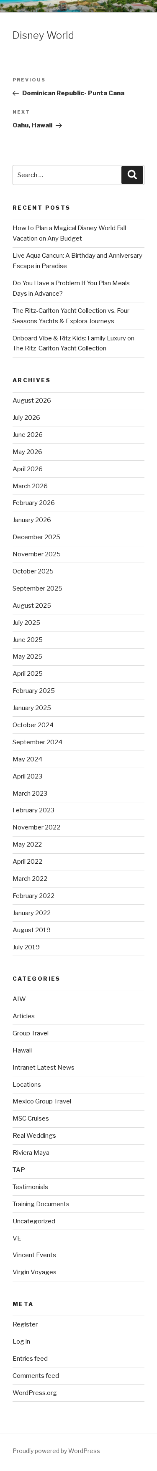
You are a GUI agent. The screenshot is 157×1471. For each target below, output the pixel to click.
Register (25, 1324)
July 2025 (26, 622)
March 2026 (30, 486)
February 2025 (34, 691)
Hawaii (22, 1050)
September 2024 (37, 742)
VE (17, 1238)
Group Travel (31, 1033)
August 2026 (32, 400)
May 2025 (27, 656)
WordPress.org (35, 1393)
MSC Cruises (31, 1118)
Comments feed (36, 1376)
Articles (24, 1016)
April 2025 (28, 673)
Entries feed (30, 1358)
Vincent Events (34, 1255)
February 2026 (34, 503)
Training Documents (41, 1204)
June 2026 (28, 435)
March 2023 (30, 793)
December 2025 (36, 537)
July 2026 (26, 417)
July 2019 (26, 947)
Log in (21, 1341)
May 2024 (27, 759)
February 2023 (33, 810)
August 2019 (32, 930)
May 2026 (27, 452)
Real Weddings (34, 1135)
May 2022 (27, 844)
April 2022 (27, 861)
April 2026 (28, 469)
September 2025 (37, 588)
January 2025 (32, 708)
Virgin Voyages (35, 1272)
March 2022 (30, 879)
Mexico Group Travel (42, 1101)
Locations (27, 1084)
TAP (19, 1170)
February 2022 (33, 896)
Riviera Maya (31, 1153)
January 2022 (32, 913)
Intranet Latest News (44, 1067)
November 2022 (36, 827)
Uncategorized (34, 1221)
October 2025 (33, 571)
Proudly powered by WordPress (56, 1450)
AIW (19, 999)
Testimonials (30, 1187)
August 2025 (32, 605)
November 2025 (37, 554)
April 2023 (27, 776)
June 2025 (28, 640)
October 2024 (33, 725)
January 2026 (32, 520)
